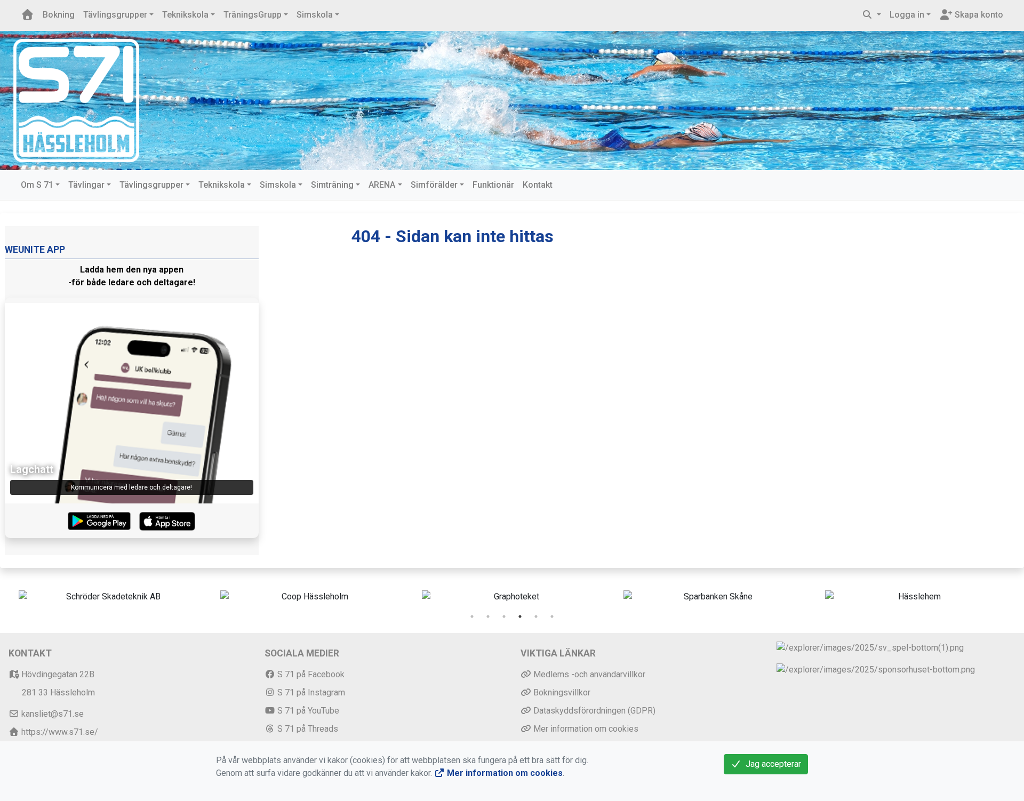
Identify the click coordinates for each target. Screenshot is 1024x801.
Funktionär (493, 185)
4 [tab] (520, 616)
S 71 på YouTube (307, 711)
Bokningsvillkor (560, 692)
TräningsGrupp (252, 15)
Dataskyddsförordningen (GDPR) (593, 711)
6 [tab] (552, 616)
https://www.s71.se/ (58, 732)
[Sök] (871, 15)
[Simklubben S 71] (76, 100)
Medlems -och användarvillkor (588, 674)
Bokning (59, 15)
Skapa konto (978, 15)
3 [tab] (504, 616)
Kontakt (538, 185)
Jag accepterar (771, 764)
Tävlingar (86, 185)
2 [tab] (488, 616)
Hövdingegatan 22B (56, 674)
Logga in (907, 15)
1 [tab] (472, 616)
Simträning (332, 185)
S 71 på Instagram (310, 692)
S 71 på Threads (306, 729)
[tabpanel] (109, 596)
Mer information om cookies (584, 729)
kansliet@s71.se (51, 714)
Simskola (315, 15)
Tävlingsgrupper (115, 15)
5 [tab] (536, 616)
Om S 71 (37, 185)
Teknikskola (185, 15)
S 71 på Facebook (310, 674)
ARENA (382, 185)
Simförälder (434, 185)
